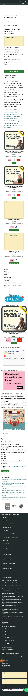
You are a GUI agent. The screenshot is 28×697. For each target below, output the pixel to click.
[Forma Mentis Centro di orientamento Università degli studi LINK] (14, 505)
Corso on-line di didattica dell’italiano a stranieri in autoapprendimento (11, 112)
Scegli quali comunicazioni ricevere (10, 444)
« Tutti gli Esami (8, 22)
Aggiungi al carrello (14, 229)
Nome (2, 435)
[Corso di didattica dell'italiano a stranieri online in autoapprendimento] (14, 319)
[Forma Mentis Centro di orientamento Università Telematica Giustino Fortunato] (21, 505)
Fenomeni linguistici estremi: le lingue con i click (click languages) (14, 480)
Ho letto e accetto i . (13, 467)
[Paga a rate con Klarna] (9, 160)
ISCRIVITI (14, 163)
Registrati (25, 1)
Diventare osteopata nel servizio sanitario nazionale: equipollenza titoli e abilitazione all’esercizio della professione (14, 494)
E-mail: (2, 442)
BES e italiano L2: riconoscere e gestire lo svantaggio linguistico (13, 487)
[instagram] (15, 689)
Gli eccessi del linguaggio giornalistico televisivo (13, 490)
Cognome (3, 439)
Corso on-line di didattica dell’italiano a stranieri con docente (13, 116)
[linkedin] (17, 689)
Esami (13, 16)
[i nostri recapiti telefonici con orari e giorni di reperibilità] (14, 298)
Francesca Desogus (13, 351)
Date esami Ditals (7, 279)
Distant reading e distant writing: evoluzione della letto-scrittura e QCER (13, 484)
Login (20, 1)
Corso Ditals (6, 282)
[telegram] (19, 689)
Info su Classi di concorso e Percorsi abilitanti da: (13, 452)
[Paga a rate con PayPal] (14, 160)
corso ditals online (12, 282)
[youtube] (21, 689)
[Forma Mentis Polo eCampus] (7, 505)
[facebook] (13, 689)
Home (9, 16)
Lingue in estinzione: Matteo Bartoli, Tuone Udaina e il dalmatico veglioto (14, 498)
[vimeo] (24, 689)
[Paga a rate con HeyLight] (18, 160)
